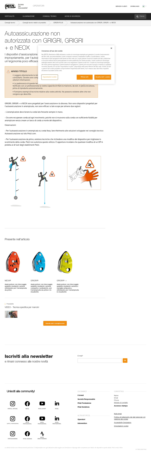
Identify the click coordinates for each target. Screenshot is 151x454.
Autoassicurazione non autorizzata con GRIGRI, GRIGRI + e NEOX (93, 23)
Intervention (82, 423)
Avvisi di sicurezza (72, 16)
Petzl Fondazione (84, 403)
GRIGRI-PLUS (58, 23)
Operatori (38, 6)
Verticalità (9, 16)
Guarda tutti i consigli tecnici (55, 323)
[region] (76, 64)
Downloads (134, 6)
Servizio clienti (121, 6)
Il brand (81, 395)
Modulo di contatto (121, 403)
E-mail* (80, 356)
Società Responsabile (86, 399)
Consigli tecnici (49, 16)
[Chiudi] (111, 48)
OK (125, 360)
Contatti (111, 15)
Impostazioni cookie (50, 77)
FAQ (109, 12)
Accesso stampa (121, 406)
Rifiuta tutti (84, 77)
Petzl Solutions (84, 407)
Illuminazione (28, 16)
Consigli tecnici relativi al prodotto (34, 23)
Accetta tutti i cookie (103, 77)
